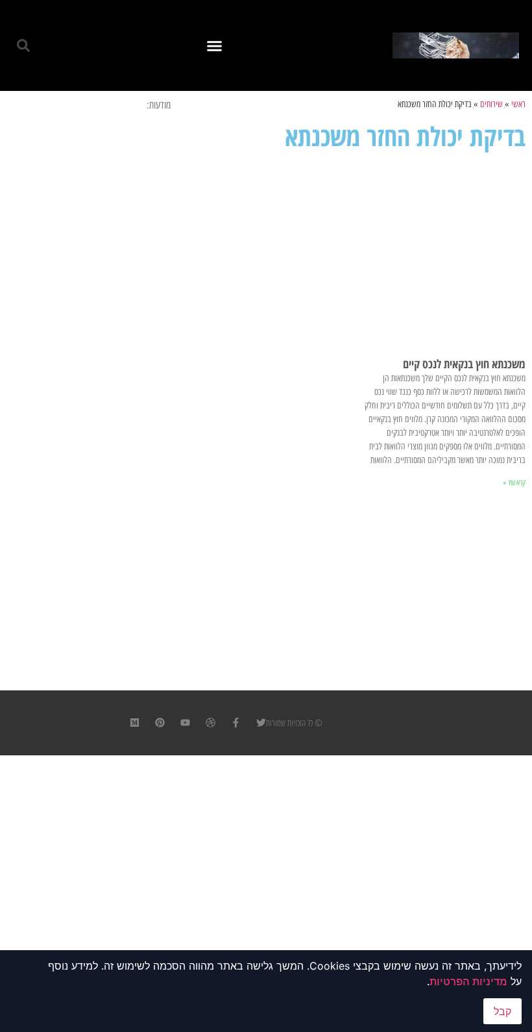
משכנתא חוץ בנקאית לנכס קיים (464, 363)
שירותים (491, 104)
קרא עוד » (514, 482)
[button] (214, 45)
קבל (502, 1011)
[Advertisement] (355, 253)
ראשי (518, 104)
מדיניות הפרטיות (468, 981)
